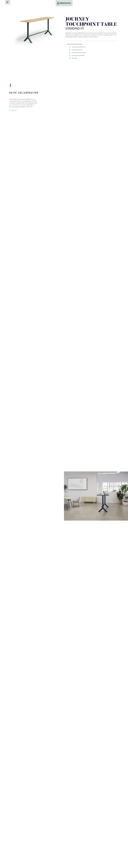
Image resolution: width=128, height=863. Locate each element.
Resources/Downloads (74, 44)
